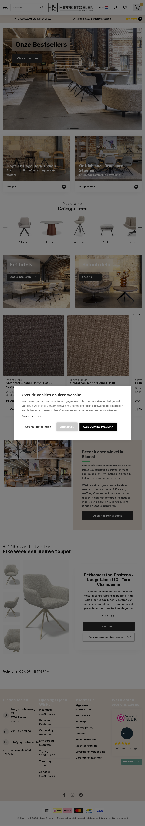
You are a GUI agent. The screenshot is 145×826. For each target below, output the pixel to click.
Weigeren (67, 426)
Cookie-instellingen (38, 426)
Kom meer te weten (32, 416)
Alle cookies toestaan (98, 426)
